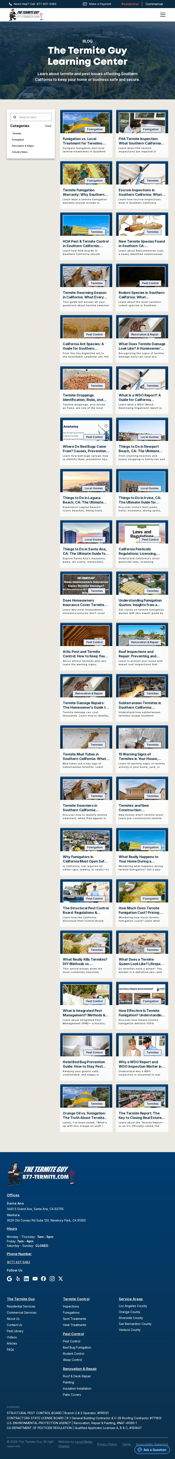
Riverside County (131, 1318)
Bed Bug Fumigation (77, 1347)
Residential (130, 4)
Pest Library (15, 1331)
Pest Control (73, 1334)
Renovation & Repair (80, 1369)
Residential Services (21, 1306)
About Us (13, 1318)
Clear (48, 125)
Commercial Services (21, 1312)
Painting (68, 1382)
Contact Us (14, 1325)
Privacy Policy (107, 1444)
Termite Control (76, 1299)
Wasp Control (72, 1360)
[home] (26, 15)
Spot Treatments (74, 1318)
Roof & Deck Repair (77, 1376)
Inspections (71, 1306)
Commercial (154, 4)
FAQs (10, 1349)
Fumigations (71, 1312)
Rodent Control (73, 1353)
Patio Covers (72, 1394)
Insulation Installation (77, 1388)
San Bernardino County (135, 1324)
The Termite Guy (21, 1299)
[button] (162, 15)
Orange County (129, 1312)
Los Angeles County (133, 1306)
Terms (126, 1444)
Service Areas (131, 1299)
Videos (12, 1337)
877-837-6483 (46, 4)
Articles (12, 1343)
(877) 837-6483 (18, 1262)
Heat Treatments (74, 1325)
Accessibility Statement (152, 1444)
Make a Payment (100, 4)
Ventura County (130, 1330)
